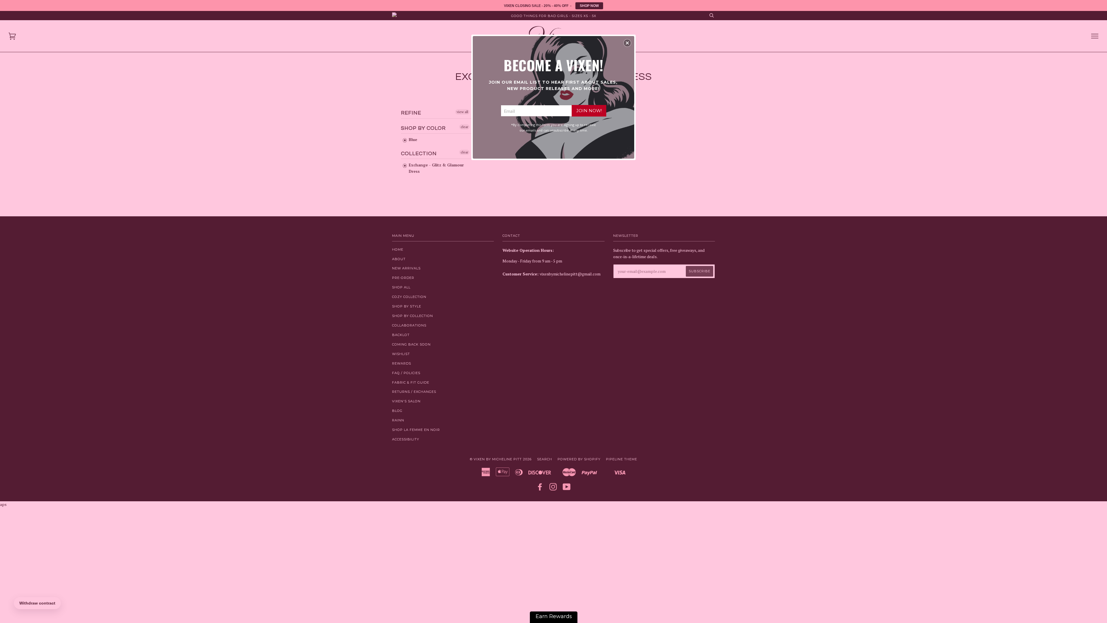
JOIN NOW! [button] (589, 110)
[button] (627, 43)
